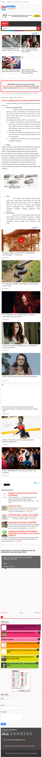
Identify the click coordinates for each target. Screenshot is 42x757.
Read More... (30, 511)
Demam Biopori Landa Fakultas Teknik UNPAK (22, 522)
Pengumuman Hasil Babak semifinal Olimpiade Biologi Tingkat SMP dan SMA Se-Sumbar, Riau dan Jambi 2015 (24, 533)
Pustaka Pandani (17, 753)
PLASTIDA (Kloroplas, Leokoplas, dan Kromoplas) (23, 515)
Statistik (24, 746)
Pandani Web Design (32, 753)
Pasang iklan (8, 746)
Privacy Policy (17, 2)
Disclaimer (26, 2)
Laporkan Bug (31, 746)
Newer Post (4, 613)
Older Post (38, 613)
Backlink (19, 746)
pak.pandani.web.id (24, 87)
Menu (5, 23)
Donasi (14, 746)
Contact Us (9, 2)
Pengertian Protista (14, 506)
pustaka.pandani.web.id (9, 86)
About (3, 2)
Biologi (20, 97)
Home (21, 613)
